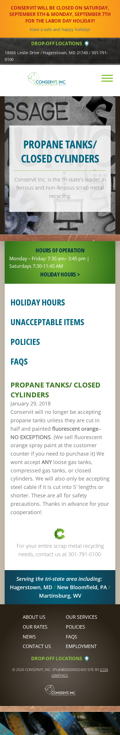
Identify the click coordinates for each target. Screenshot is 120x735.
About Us (34, 617)
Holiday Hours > (60, 274)
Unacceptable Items (47, 322)
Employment (81, 646)
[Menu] (104, 78)
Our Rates (35, 627)
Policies (25, 342)
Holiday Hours (37, 302)
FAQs (19, 361)
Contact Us (37, 646)
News (29, 637)
